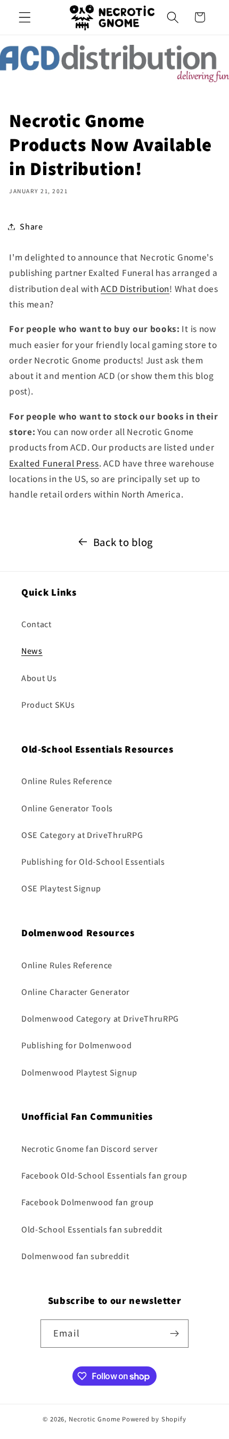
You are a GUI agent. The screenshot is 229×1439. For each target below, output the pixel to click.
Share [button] (31, 226)
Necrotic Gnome (94, 1419)
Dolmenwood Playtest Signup (79, 1072)
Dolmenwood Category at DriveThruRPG (100, 1018)
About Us (39, 678)
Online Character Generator (75, 992)
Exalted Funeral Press (54, 463)
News (32, 651)
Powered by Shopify (154, 1419)
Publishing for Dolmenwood (76, 1045)
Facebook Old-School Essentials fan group (104, 1175)
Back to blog (123, 542)
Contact (36, 624)
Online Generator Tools (67, 808)
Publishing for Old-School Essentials (93, 861)
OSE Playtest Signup (61, 888)
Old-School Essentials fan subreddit (91, 1229)
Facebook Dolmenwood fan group (87, 1202)
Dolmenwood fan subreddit (75, 1256)
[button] (24, 17)
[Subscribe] (174, 1333)
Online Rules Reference (66, 781)
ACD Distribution (135, 288)
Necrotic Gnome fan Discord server (89, 1149)
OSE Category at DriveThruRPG (82, 835)
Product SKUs (48, 704)
